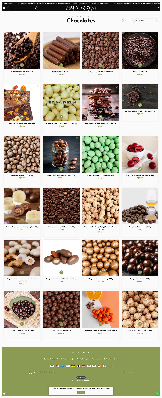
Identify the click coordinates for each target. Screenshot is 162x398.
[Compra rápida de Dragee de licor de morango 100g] (101, 272)
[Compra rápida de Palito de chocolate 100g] (61, 65)
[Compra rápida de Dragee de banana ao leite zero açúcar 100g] (22, 220)
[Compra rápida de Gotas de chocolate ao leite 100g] (101, 65)
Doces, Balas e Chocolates (78, 17)
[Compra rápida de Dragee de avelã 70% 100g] (140, 272)
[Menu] (4, 8)
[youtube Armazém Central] (83, 352)
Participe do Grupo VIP (51, 359)
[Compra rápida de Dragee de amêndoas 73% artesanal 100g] (61, 272)
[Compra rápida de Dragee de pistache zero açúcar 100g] (101, 169)
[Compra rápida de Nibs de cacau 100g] (140, 65)
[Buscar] (35, 8)
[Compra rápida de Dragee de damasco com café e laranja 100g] (101, 324)
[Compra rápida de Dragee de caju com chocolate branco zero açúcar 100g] (22, 272)
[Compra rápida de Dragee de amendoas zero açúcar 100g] (61, 169)
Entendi (81, 392)
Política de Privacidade (111, 359)
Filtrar (125, 20)
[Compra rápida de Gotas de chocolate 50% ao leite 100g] (61, 220)
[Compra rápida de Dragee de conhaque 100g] (61, 324)
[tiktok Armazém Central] (89, 352)
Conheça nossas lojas (67, 359)
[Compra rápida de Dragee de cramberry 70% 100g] (22, 169)
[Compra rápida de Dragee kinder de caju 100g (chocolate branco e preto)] (101, 220)
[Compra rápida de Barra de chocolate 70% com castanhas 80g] (101, 117)
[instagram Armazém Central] (73, 352)
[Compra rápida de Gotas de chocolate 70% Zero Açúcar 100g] (140, 105)
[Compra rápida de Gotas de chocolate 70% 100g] (22, 65)
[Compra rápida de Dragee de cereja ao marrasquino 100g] (140, 169)
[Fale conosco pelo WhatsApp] (157, 393)
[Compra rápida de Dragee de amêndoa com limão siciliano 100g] (61, 117)
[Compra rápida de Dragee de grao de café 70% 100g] (22, 324)
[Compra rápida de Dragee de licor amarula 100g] (140, 220)
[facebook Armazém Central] (78, 352)
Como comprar (96, 359)
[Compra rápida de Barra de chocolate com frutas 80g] (22, 117)
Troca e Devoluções (83, 359)
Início (69, 17)
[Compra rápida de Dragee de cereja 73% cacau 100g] (140, 324)
